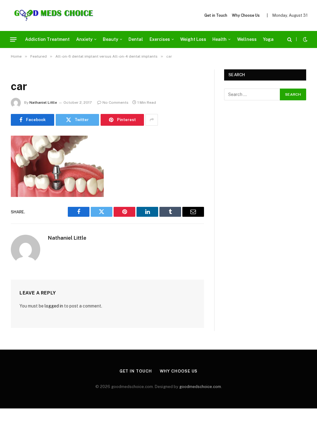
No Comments (115, 102)
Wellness (247, 39)
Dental (135, 39)
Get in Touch (215, 15)
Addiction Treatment (47, 39)
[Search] (289, 39)
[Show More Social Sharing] (151, 120)
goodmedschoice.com (200, 386)
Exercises (160, 39)
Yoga (268, 39)
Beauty (110, 39)
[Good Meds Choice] (53, 15)
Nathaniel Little (43, 102)
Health (219, 39)
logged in (54, 305)
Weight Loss (193, 39)
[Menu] (13, 39)
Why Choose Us (246, 15)
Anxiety (84, 39)
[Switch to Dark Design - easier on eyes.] (305, 39)
